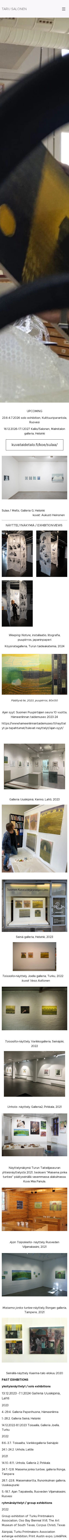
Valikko (63, 8)
